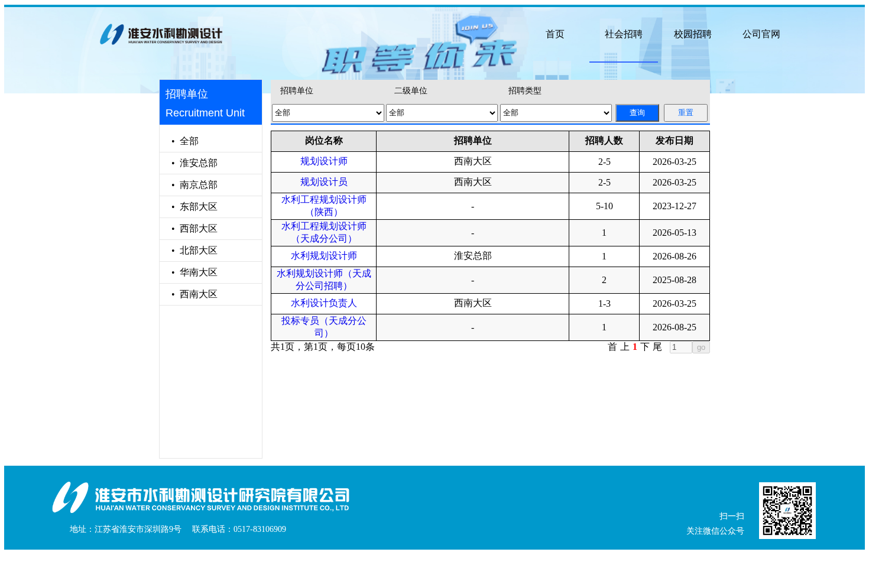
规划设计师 (324, 161)
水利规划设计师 (324, 256)
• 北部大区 (189, 250)
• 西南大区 (189, 294)
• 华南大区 (189, 272)
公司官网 (761, 34)
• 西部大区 (189, 228)
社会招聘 (624, 34)
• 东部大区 (189, 207)
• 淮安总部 (189, 163)
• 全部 (179, 141)
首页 (555, 34)
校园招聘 (693, 34)
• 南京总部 (189, 185)
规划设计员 (324, 182)
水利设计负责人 (324, 303)
